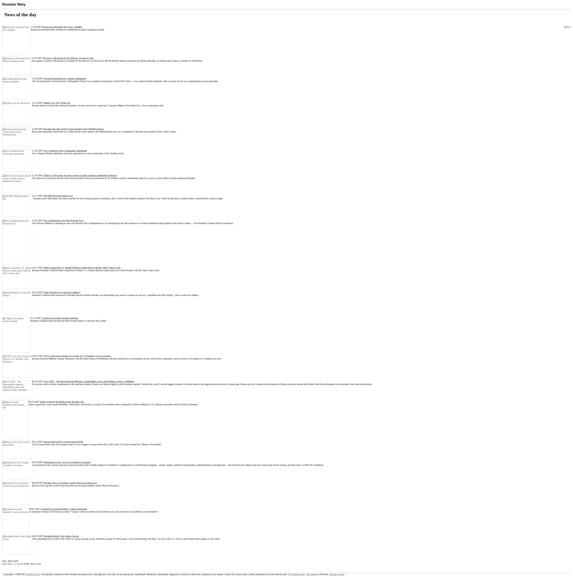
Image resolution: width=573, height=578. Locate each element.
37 (15, 563)
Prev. (10, 563)
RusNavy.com (33, 574)
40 (24, 563)
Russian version (336, 574)
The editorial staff (296, 574)
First (4, 563)
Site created (311, 574)
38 (18, 563)
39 (21, 563)
